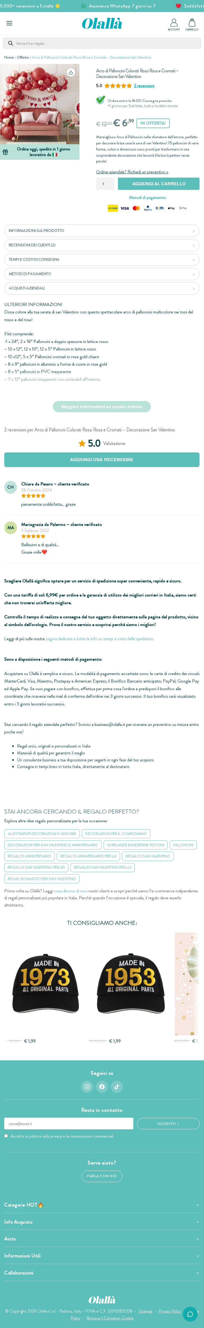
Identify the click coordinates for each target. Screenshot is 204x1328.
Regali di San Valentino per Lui (102, 867)
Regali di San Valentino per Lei (36, 867)
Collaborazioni (19, 1272)
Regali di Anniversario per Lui (88, 856)
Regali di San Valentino (148, 856)
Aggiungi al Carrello (158, 184)
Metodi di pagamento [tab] (30, 273)
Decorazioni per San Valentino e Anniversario (53, 845)
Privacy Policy (170, 1311)
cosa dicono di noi (70, 891)
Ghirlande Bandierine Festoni (135, 845)
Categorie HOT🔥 (24, 1205)
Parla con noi (102, 1176)
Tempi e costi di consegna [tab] (34, 259)
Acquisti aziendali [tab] (27, 288)
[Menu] (9, 23)
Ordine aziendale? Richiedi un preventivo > (132, 172)
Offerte (23, 57)
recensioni (144, 86)
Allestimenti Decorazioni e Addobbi (42, 833)
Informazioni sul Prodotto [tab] (36, 230)
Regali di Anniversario (29, 856)
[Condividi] (71, 72)
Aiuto (10, 1238)
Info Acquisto (18, 1222)
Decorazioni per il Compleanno (116, 833)
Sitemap (145, 1311)
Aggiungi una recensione (101, 459)
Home (9, 57)
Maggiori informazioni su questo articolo (101, 406)
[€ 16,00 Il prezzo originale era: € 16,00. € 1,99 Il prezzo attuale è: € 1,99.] (45, 984)
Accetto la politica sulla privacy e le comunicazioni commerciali (61, 1136)
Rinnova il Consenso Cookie (110, 1318)
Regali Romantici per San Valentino (42, 878)
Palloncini (183, 845)
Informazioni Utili (22, 1255)
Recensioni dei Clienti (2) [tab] (32, 245)
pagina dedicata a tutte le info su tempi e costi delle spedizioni (99, 638)
